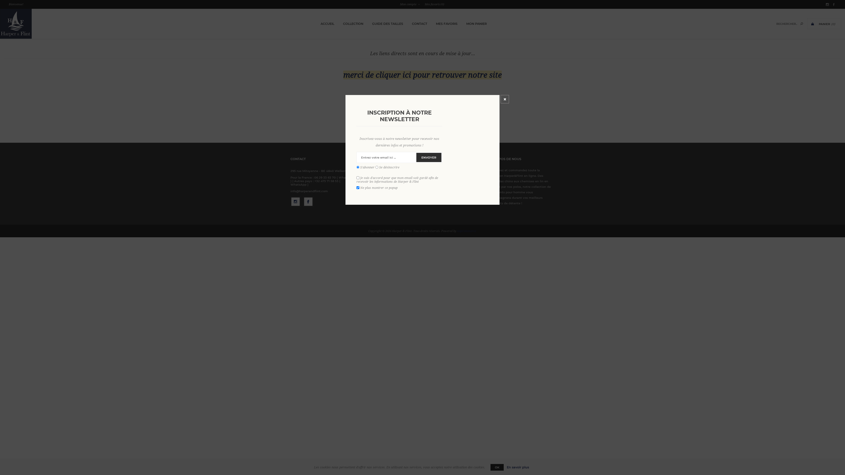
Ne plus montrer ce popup (379, 187)
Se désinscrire (389, 167)
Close (505, 99)
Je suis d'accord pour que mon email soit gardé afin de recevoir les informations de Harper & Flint (397, 179)
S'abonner (367, 167)
